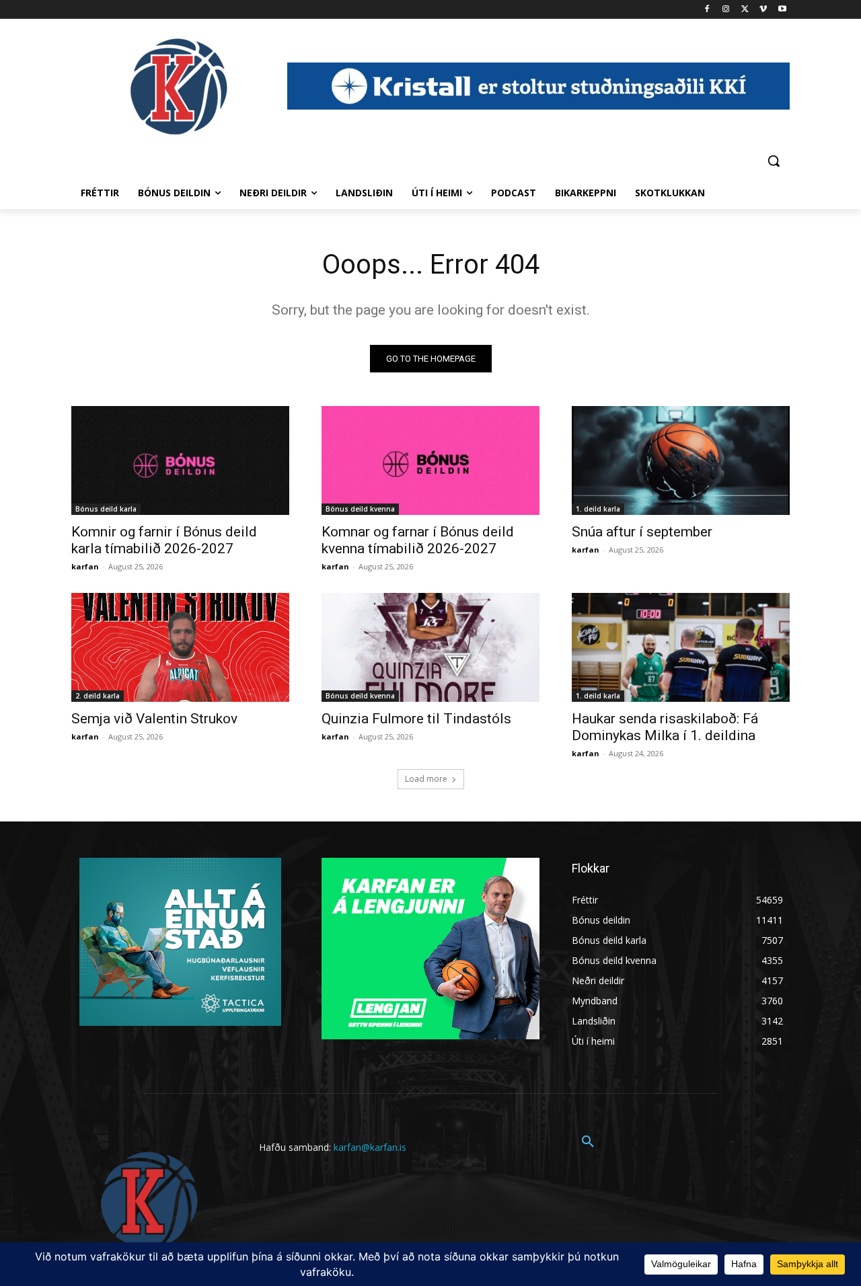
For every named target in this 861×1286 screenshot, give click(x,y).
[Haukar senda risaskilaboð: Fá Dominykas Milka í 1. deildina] (681, 647)
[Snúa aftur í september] (681, 460)
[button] (773, 161)
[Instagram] (726, 9)
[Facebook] (707, 9)
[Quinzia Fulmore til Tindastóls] (430, 647)
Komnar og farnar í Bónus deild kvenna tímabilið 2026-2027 (418, 540)
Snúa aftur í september (642, 532)
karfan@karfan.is (370, 1147)
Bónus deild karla (106, 509)
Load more (426, 779)
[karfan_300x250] (180, 942)
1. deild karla (598, 509)
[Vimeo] (763, 9)
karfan (85, 566)
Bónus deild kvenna (360, 509)
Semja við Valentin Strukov (154, 719)
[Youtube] (782, 9)
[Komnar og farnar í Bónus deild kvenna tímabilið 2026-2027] (430, 460)
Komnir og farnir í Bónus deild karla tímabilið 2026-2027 (164, 540)
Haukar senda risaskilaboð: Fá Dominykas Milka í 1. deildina (665, 727)
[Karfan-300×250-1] (430, 948)
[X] (745, 9)
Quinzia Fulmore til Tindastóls (416, 719)
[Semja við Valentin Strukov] (180, 647)
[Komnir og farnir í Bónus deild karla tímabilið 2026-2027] (180, 460)
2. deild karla (97, 695)
